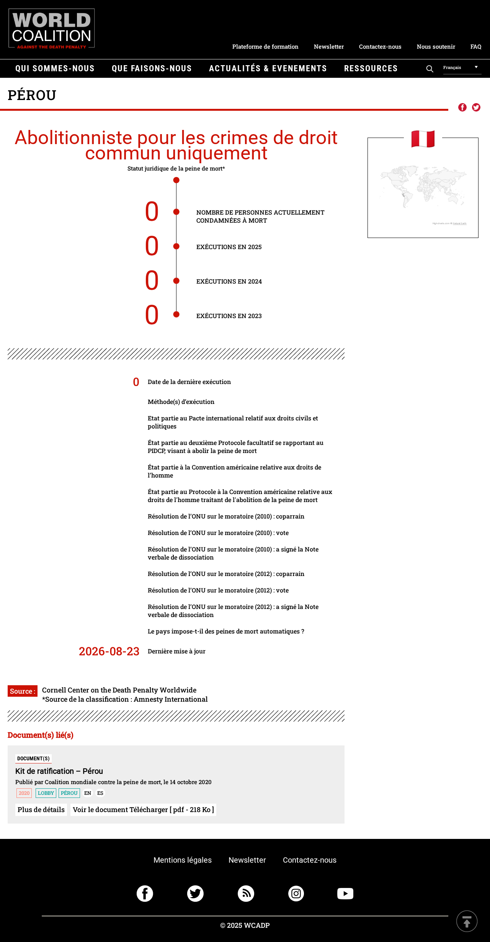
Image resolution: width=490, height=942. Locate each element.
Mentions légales (183, 860)
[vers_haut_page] (467, 921)
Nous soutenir (436, 46)
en (87, 792)
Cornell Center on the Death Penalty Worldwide (119, 689)
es (100, 792)
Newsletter (329, 46)
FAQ (475, 46)
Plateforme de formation (265, 46)
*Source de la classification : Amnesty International (125, 699)
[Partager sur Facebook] (462, 108)
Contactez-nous (380, 46)
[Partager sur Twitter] (476, 108)
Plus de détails (41, 809)
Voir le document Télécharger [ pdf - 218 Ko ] (143, 809)
